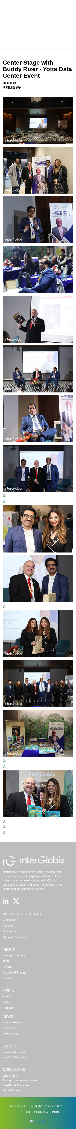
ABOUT (9, 949)
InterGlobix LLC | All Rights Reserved (33, 1106)
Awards (7, 966)
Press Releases (13, 1022)
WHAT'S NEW (33, 4)
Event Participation (14, 1052)
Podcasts (8, 1007)
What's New (10, 1075)
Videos (7, 1002)
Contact (7, 978)
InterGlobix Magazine (16, 1085)
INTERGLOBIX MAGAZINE (58, 4)
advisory (8, 925)
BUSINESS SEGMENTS (22, 914)
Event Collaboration (15, 1057)
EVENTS (9, 1046)
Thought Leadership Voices (20, 1080)
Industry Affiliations (14, 972)
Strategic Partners (14, 955)
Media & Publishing (15, 937)
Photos (7, 996)
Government (10, 931)
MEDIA (8, 991)
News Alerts (10, 1033)
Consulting (9, 919)
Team (6, 960)
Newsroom (9, 1028)
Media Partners (12, 1090)
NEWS (8, 1017)
